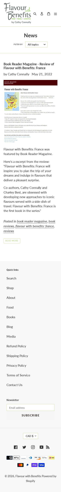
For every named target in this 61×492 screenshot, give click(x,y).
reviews (9, 231)
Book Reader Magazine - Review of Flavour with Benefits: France (29, 66)
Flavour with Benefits (28, 476)
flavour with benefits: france (34, 226)
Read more (11, 241)
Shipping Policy (17, 356)
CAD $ (29, 435)
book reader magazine (32, 221)
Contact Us (14, 385)
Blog (10, 327)
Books (11, 317)
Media (11, 336)
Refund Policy (16, 346)
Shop (10, 288)
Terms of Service (18, 375)
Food (10, 307)
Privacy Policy (16, 365)
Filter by (18, 44)
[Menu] (55, 13)
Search (11, 278)
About (11, 297)
